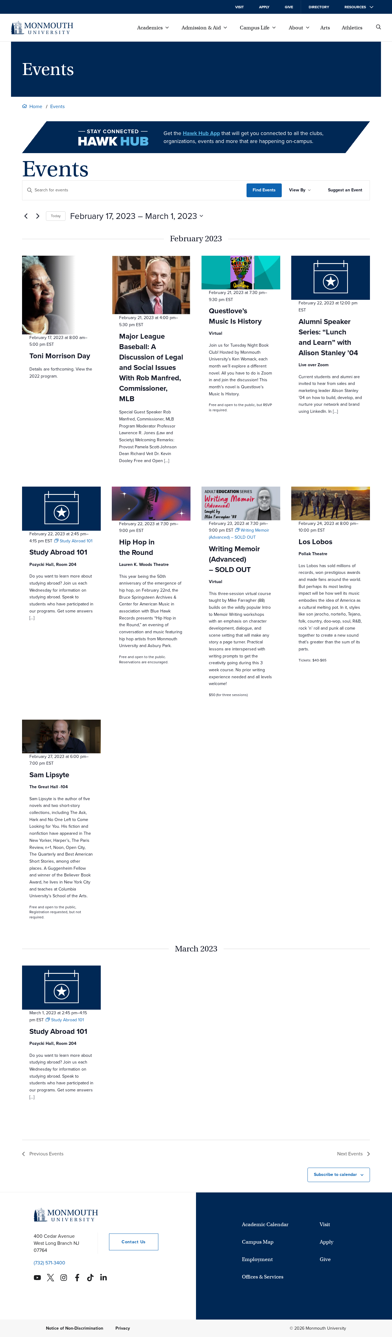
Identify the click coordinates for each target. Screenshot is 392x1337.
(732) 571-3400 (49, 1262)
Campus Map (257, 1241)
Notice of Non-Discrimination (74, 1328)
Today (56, 216)
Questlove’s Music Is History (235, 316)
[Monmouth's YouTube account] (37, 1277)
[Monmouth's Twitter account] (50, 1277)
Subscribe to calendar (335, 1174)
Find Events (264, 190)
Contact (127, 1242)
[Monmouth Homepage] (42, 27)
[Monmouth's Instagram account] (63, 1277)
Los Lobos (315, 541)
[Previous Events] (25, 216)
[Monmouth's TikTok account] (90, 1277)
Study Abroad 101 (58, 552)
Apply (264, 7)
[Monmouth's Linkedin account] (103, 1277)
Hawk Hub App (201, 133)
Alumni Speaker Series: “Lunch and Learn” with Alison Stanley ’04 (328, 337)
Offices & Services (262, 1276)
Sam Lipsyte (49, 774)
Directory (319, 7)
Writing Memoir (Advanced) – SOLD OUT (234, 559)
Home (35, 106)
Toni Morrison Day (59, 355)
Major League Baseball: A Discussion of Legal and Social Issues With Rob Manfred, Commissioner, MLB (151, 367)
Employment (257, 1259)
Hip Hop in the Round (137, 547)
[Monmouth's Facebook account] (77, 1277)
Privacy (122, 1328)
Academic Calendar (265, 1224)
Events (57, 106)
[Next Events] (37, 216)
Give (289, 7)
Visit (239, 7)
